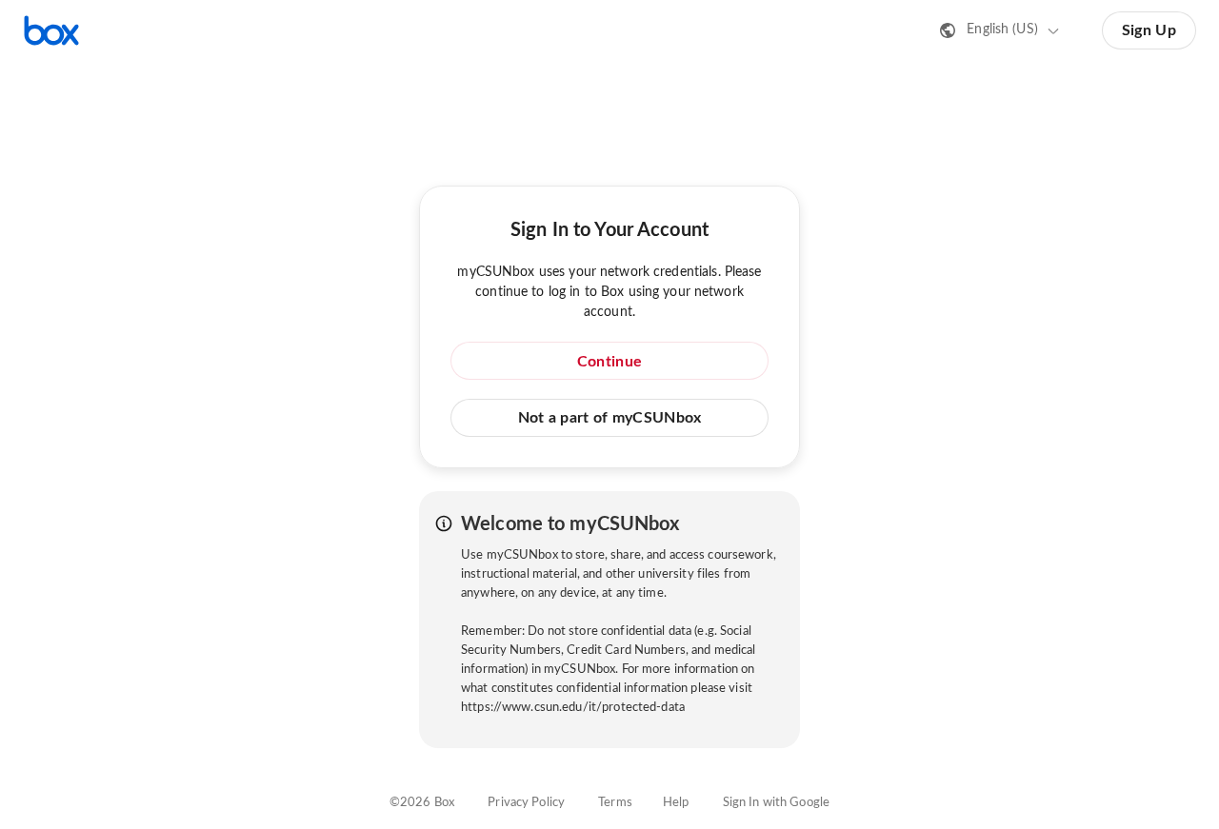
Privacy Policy (526, 803)
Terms (615, 803)
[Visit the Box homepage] (51, 30)
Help (676, 803)
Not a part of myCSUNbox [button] (610, 417)
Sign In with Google (776, 803)
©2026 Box (422, 803)
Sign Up (1149, 30)
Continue (609, 361)
